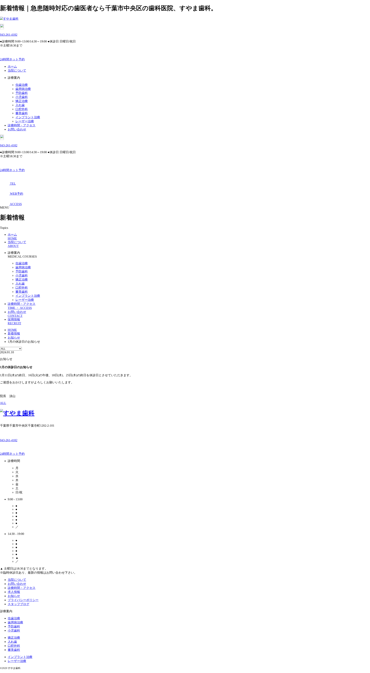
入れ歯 (20, 105)
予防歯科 (21, 93)
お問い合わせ (17, 129)
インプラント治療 (27, 117)
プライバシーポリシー (23, 600)
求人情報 (14, 592)
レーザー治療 (24, 121)
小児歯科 (21, 97)
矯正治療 (21, 101)
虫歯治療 (21, 84)
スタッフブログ (18, 604)
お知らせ (14, 596)
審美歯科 (21, 113)
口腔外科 (21, 109)
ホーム (12, 66)
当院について (17, 70)
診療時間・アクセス (21, 125)
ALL (3, 403)
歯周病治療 (23, 88)
